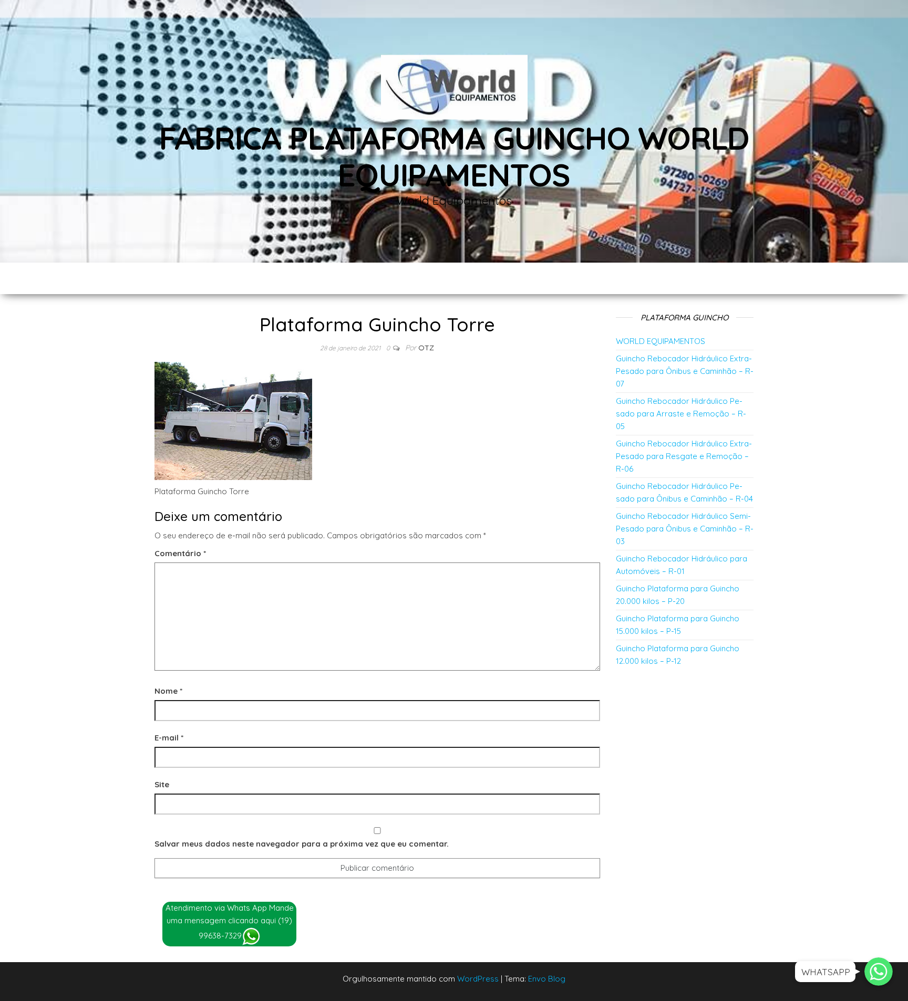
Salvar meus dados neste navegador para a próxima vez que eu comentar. (301, 844)
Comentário (180, 553)
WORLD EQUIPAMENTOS (660, 341)
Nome (168, 691)
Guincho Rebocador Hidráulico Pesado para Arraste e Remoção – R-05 (681, 413)
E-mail (168, 738)
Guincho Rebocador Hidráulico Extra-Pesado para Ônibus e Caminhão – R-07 (685, 371)
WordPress (478, 979)
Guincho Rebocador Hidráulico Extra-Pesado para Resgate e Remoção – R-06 (684, 456)
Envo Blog (546, 979)
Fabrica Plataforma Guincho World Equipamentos (454, 156)
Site (161, 784)
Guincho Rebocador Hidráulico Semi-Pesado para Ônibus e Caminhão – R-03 (685, 528)
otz (426, 347)
